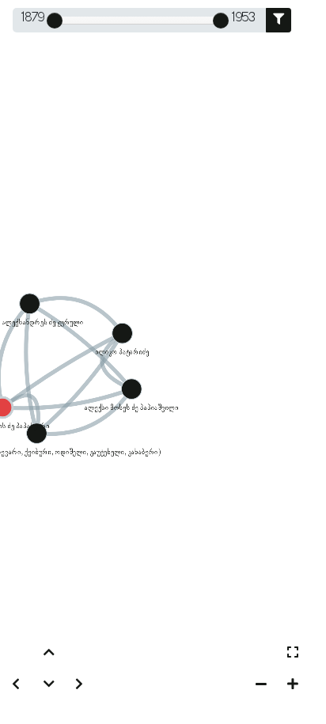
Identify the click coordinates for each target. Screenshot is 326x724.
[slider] (55, 20)
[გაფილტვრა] (278, 20)
